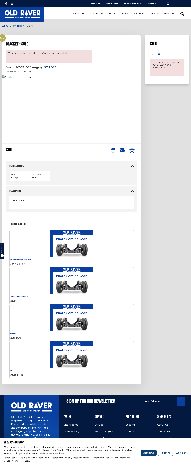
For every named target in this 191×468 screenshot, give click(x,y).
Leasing (153, 13)
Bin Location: (37, 174)
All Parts (6, 26)
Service (124, 13)
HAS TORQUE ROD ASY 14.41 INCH (20, 259)
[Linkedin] (11, 3)
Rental (130, 431)
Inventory (79, 13)
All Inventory (71, 431)
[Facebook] (6, 3)
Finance (139, 13)
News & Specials (132, 4)
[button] (168, 3)
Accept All (148, 452)
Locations (169, 13)
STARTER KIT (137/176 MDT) (19, 296)
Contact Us (112, 4)
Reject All (165, 452)
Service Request (105, 431)
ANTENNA (13, 333)
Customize (181, 452)
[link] (113, 151)
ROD (11, 371)
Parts (112, 13)
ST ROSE (17, 26)
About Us (95, 4)
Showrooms (96, 13)
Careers (151, 4)
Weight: (14, 174)
